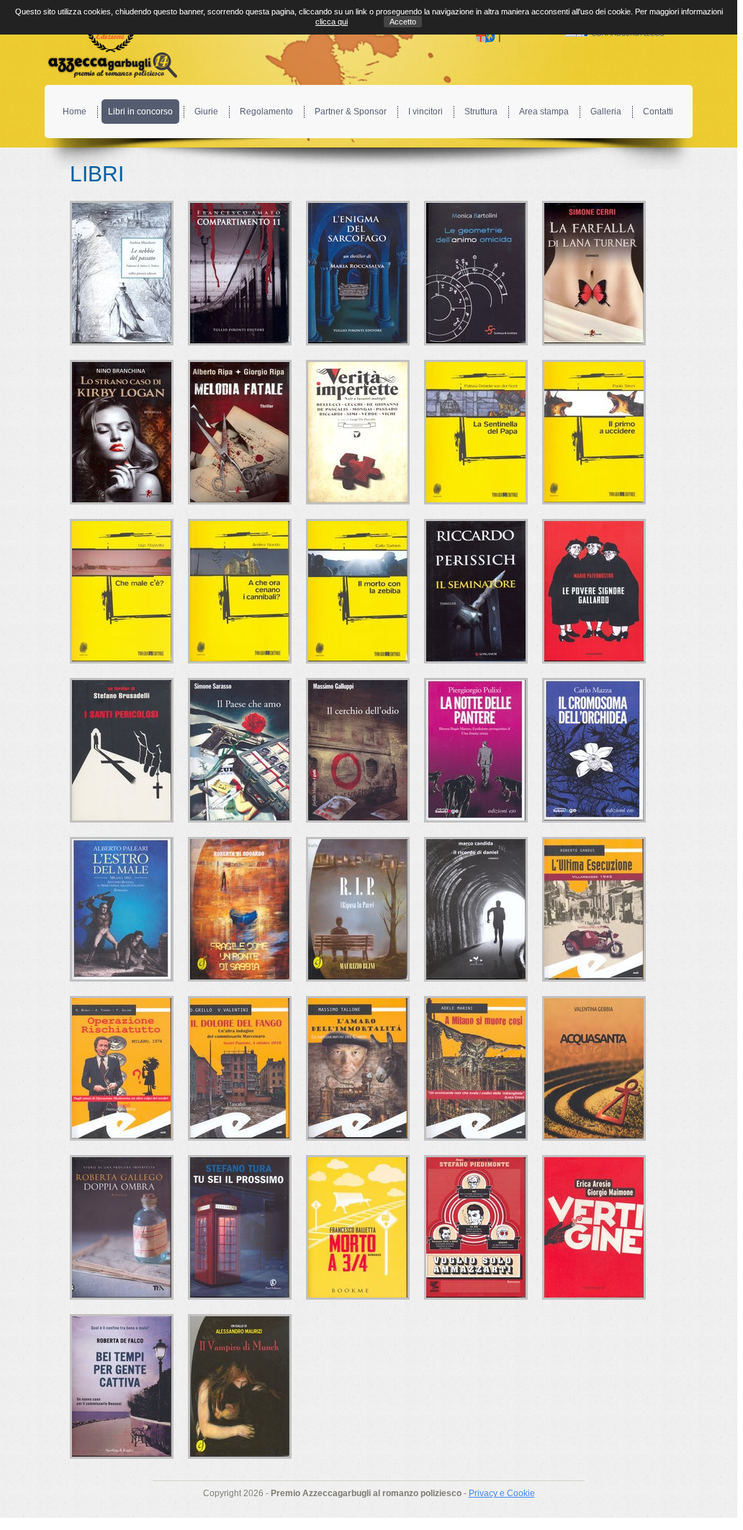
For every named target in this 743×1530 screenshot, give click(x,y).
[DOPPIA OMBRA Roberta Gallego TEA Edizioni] (122, 1227)
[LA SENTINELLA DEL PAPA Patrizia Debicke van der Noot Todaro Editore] (476, 432)
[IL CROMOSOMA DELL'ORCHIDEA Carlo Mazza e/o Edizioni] (594, 750)
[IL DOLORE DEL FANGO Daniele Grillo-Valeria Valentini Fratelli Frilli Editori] (240, 1068)
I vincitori (425, 112)
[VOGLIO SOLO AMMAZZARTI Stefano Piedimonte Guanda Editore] (476, 1227)
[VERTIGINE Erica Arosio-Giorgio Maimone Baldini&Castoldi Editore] (594, 1227)
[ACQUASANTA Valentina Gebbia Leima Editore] (594, 1068)
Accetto (402, 21)
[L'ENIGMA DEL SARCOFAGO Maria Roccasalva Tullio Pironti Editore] (358, 273)
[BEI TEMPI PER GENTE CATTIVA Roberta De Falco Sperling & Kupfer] (122, 1386)
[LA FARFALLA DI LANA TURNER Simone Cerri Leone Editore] (594, 273)
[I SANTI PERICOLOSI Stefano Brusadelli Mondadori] (122, 750)
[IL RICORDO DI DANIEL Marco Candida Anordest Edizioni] (476, 909)
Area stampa (544, 112)
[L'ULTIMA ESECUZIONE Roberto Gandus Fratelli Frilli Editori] (594, 909)
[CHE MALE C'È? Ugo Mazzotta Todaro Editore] (122, 591)
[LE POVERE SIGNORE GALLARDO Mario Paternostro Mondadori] (594, 591)
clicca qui (331, 21)
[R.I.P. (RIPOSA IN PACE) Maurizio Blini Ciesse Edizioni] (358, 909)
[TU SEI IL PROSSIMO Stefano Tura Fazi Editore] (240, 1227)
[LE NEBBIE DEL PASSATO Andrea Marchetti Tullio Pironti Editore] (122, 273)
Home (74, 112)
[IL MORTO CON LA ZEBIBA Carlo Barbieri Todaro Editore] (358, 591)
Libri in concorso (140, 112)
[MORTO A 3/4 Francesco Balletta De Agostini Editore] (358, 1227)
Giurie (206, 112)
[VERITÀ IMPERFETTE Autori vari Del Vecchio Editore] (358, 432)
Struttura (480, 112)
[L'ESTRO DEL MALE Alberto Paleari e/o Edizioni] (122, 909)
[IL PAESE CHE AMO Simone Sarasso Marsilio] (240, 750)
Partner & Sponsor (351, 112)
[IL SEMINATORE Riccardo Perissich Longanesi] (476, 591)
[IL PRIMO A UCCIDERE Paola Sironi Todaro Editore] (594, 432)
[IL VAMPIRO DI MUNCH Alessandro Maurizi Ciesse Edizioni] (240, 1386)
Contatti (658, 112)
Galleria (605, 112)
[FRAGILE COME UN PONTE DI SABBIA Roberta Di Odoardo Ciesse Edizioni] (240, 909)
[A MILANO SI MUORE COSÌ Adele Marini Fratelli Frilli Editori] (476, 1068)
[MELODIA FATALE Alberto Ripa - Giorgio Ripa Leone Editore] (240, 432)
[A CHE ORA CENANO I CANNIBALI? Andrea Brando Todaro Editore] (240, 591)
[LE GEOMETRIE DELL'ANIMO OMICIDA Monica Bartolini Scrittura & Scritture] (476, 273)
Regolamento (266, 112)
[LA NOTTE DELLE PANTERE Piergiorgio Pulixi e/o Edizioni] (476, 750)
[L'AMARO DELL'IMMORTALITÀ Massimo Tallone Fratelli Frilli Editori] (358, 1068)
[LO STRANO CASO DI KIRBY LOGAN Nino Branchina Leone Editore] (122, 432)
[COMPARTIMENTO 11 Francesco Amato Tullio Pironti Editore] (240, 273)
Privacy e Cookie (502, 1493)
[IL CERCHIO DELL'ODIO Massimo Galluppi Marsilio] (358, 750)
